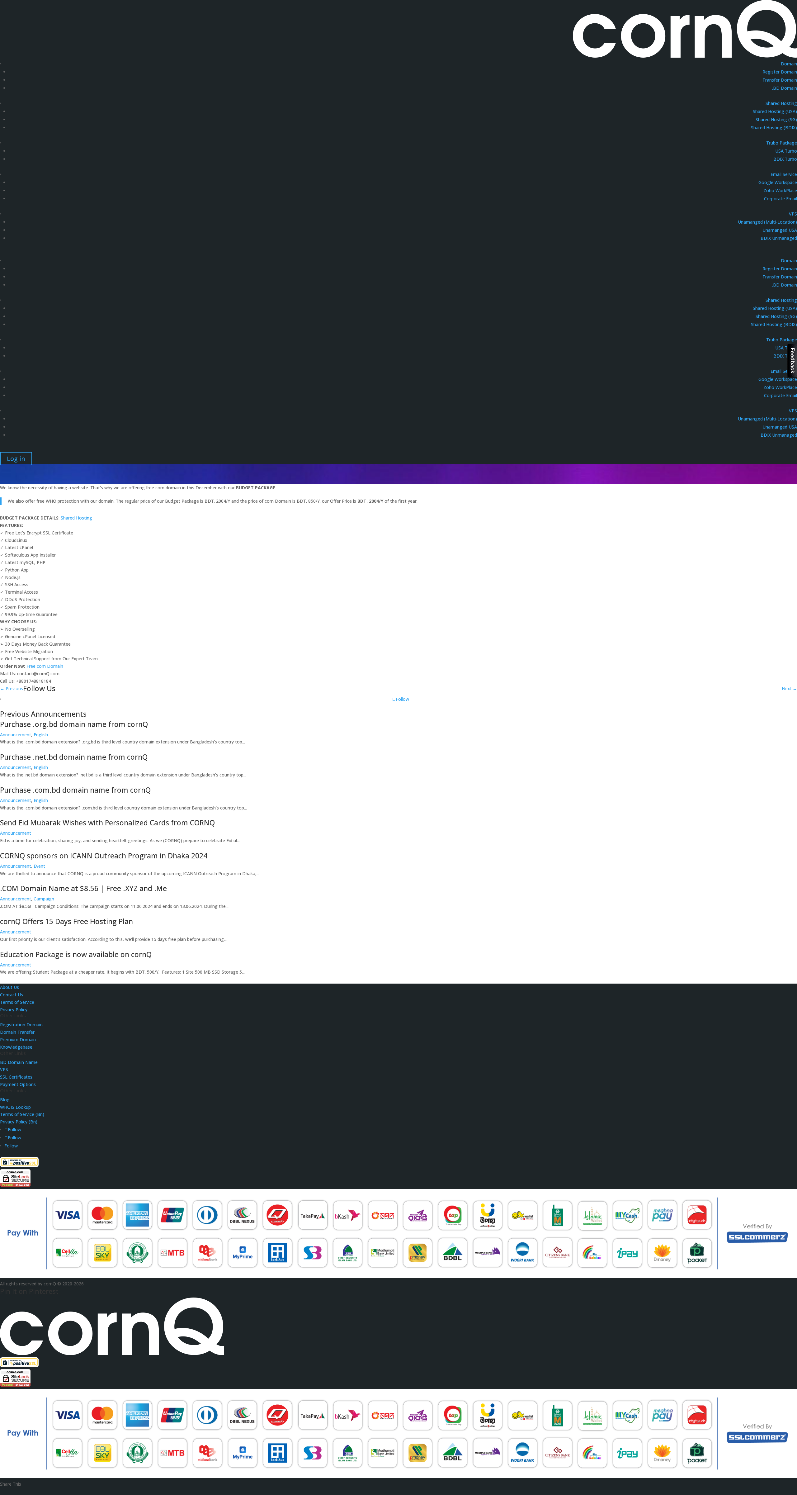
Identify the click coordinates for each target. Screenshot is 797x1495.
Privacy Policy (13, 1010)
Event (39, 866)
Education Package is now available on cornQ (76, 954)
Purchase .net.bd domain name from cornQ (74, 757)
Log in (16, 458)
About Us (9, 987)
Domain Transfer (17, 1032)
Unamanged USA (779, 230)
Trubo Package (781, 143)
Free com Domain (44, 666)
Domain (789, 64)
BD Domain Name (19, 1062)
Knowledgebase (16, 1047)
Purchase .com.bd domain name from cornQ (75, 790)
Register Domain (779, 72)
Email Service (784, 174)
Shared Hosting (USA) (775, 111)
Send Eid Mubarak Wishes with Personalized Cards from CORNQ (107, 823)
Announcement (15, 735)
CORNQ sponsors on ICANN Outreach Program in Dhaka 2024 (103, 856)
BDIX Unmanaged (779, 238)
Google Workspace (777, 182)
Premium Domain (18, 1039)
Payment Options (18, 1084)
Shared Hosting (781, 103)
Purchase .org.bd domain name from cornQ (74, 724)
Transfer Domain (779, 80)
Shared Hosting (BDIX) (774, 128)
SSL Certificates (16, 1077)
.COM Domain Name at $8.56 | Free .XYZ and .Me (83, 888)
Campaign (44, 899)
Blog (5, 1100)
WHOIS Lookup (15, 1107)
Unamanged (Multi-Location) (767, 222)
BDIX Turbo (785, 159)
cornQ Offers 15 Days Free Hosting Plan (66, 921)
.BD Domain (784, 88)
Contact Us (11, 995)
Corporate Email (780, 199)
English (41, 735)
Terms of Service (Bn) (22, 1114)
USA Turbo (786, 151)
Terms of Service (17, 1002)
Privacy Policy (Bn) (18, 1122)
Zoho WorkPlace (780, 190)
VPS (793, 214)
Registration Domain (21, 1025)
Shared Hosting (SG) (776, 119)
